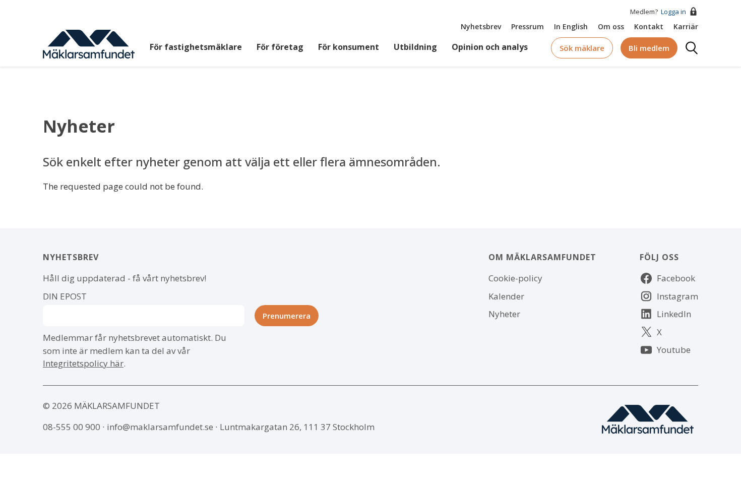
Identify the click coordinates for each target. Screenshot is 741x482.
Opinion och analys (490, 47)
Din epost (65, 296)
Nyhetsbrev (481, 26)
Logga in (673, 11)
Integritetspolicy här (83, 363)
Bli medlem (649, 48)
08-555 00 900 (71, 427)
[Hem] (89, 43)
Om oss (611, 26)
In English (571, 26)
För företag (280, 47)
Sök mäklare (582, 48)
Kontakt (648, 26)
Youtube (674, 349)
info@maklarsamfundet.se (160, 427)
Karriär (685, 26)
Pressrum (527, 26)
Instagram (677, 296)
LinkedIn (674, 314)
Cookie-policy (515, 278)
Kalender (506, 296)
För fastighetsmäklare (196, 47)
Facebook (676, 278)
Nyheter (504, 314)
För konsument (348, 47)
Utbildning (415, 47)
